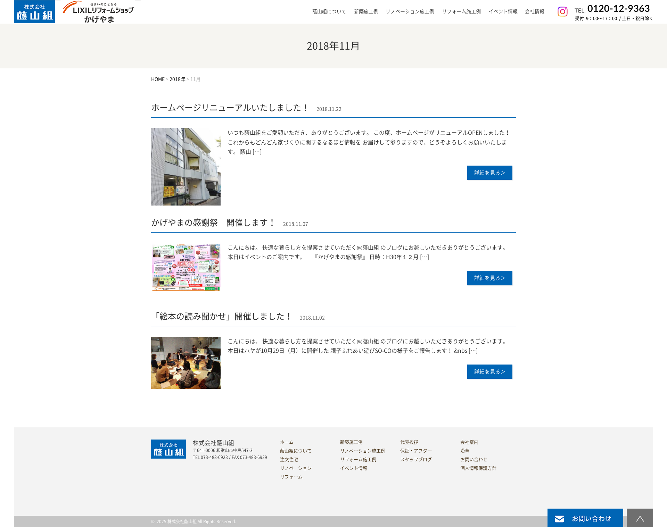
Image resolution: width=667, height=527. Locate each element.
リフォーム (291, 477)
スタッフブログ (416, 459)
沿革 (464, 451)
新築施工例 (366, 11)
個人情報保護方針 (478, 468)
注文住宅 (289, 459)
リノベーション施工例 (410, 11)
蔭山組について (296, 451)
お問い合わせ (473, 459)
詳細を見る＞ (489, 172)
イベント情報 (503, 11)
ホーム (287, 442)
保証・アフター (416, 451)
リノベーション (296, 468)
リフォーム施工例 (461, 11)
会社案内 (469, 442)
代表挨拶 (409, 442)
